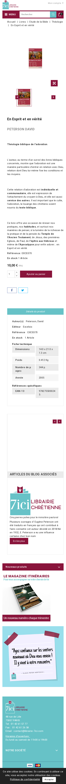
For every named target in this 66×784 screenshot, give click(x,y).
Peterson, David (35, 321)
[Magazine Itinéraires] (26, 597)
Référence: (14, 253)
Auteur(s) (18, 321)
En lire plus (19, 541)
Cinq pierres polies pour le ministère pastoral (34, 517)
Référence (18, 332)
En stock (12, 258)
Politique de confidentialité (25, 779)
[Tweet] (23, 290)
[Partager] (12, 290)
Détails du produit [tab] (35, 311)
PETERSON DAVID (21, 129)
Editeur (16, 326)
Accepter (49, 779)
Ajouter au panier (36, 274)
